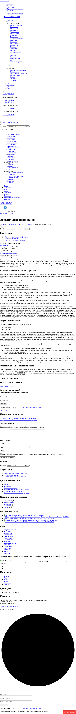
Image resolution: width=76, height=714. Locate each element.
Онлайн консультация (17, 62)
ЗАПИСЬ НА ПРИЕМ (7, 213)
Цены (8, 86)
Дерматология (14, 32)
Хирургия (13, 50)
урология (7, 549)
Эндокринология (15, 52)
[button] (69, 712)
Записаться (4, 705)
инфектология (8, 536)
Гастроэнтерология (16, 25)
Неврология (14, 40)
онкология (7, 545)
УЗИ (11, 60)
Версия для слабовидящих (14, 14)
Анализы (13, 55)
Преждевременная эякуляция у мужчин (16, 489)
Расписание (10, 85)
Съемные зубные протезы (30, 515)
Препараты (7, 504)
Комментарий (5, 440)
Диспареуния (8, 486)
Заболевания (4, 245)
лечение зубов (8, 540)
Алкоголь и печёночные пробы (37, 522)
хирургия (7, 553)
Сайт (1, 450)
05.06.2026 (66, 517)
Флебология (14, 48)
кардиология (8, 538)
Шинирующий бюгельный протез (51, 517)
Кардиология (14, 35)
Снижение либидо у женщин (13, 491)
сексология (3, 410)
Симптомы (7, 506)
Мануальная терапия (16, 38)
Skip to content (4, 1)
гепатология (7, 531)
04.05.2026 (55, 520)
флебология (7, 551)
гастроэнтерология (10, 530)
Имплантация (14, 72)
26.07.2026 (42, 515)
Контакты (9, 10)
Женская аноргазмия (10, 488)
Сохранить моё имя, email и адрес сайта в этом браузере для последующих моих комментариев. (32, 454)
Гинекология (14, 30)
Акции (8, 88)
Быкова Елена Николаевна (8, 253)
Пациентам (10, 7)
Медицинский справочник (14, 9)
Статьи (6, 507)
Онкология (13, 42)
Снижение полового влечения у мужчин (16, 493)
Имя (2, 444)
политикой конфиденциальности (32, 407)
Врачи (8, 83)
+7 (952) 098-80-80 (8, 100)
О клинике (9, 4)
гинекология (8, 533)
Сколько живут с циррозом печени (40, 520)
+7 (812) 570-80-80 (8, 94)
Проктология (14, 43)
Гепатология (14, 28)
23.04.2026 (50, 522)
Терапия (12, 77)
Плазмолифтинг (15, 58)
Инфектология (14, 33)
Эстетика (13, 80)
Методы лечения (9, 502)
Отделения (9, 20)
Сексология (14, 45)
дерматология (8, 535)
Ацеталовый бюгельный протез (37, 518)
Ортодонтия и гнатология (18, 73)
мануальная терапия (10, 543)
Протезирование (15, 75)
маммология (7, 541)
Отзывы (9, 5)
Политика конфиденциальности (10, 606)
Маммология (14, 37)
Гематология (14, 27)
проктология (8, 546)
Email (2, 447)
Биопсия (13, 57)
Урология (13, 47)
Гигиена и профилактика (18, 70)
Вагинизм (7, 484)
